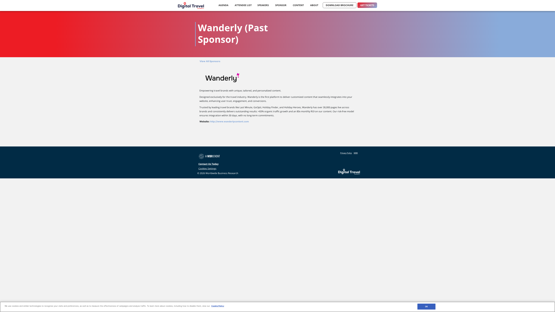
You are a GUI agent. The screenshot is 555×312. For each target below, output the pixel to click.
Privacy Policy (346, 153)
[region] (277, 307)
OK (426, 306)
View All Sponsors (210, 61)
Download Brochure (339, 5)
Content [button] (298, 5)
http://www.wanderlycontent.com (229, 121)
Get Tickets (367, 5)
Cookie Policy (217, 306)
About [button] (314, 5)
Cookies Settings (207, 168)
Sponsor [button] (281, 5)
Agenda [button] (224, 5)
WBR (356, 153)
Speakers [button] (263, 5)
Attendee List (243, 5)
